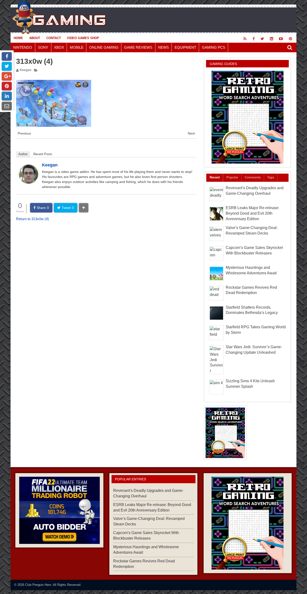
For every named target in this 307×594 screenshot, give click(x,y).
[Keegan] (28, 182)
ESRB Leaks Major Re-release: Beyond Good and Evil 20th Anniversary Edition (252, 213)
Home (18, 38)
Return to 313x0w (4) (32, 219)
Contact (53, 38)
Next (191, 133)
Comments (253, 177)
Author (23, 154)
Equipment (185, 47)
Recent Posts (42, 154)
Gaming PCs (213, 47)
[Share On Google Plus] (7, 76)
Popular (232, 177)
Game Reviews (138, 47)
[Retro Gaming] (247, 117)
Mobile (76, 47)
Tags (270, 177)
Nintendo (22, 47)
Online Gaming (103, 47)
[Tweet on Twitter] (7, 66)
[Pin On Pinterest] (7, 86)
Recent (215, 177)
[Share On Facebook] (7, 56)
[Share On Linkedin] (7, 96)
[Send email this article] (7, 106)
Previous (24, 133)
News (163, 47)
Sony (43, 47)
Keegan (25, 70)
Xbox (59, 47)
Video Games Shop (83, 38)
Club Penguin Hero (38, 585)
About (34, 38)
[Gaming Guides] (59, 510)
